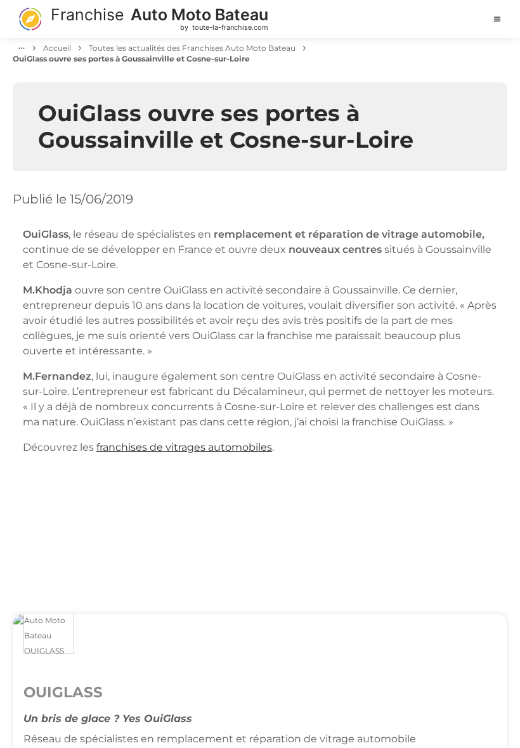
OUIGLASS (63, 692)
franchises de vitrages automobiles (184, 447)
